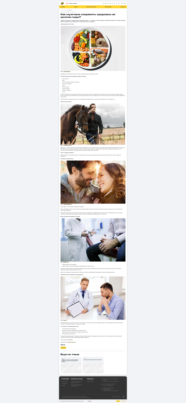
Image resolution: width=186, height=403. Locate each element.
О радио (63, 385)
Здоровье (63, 347)
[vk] (112, 3)
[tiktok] (107, 3)
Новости (76, 6)
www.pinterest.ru (68, 145)
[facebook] (116, 3)
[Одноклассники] (114, 3)
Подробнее (89, 401)
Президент (63, 6)
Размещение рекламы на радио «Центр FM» (76, 382)
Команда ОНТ (64, 381)
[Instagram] (110, 3)
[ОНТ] (62, 3)
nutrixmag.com (67, 71)
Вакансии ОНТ (90, 381)
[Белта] (122, 396)
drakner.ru (70, 339)
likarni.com (66, 262)
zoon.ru (65, 320)
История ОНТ (64, 383)
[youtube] (105, 3)
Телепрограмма (108, 6)
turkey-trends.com (71, 342)
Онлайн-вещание (73, 3)
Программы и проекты (91, 6)
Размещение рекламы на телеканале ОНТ (76, 385)
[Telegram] (103, 3)
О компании (122, 6)
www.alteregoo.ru (68, 204)
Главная (62, 10)
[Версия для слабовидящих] (124, 3)
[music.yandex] (118, 3)
